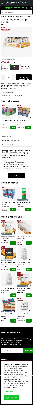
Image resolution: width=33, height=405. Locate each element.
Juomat (10, 16)
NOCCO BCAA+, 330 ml (23, 202)
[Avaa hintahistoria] (14, 63)
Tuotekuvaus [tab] (6, 136)
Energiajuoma (18, 16)
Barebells (3, 316)
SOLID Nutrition (5, 238)
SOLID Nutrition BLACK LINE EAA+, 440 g (13, 262)
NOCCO (19, 123)
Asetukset (9, 391)
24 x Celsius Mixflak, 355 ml (10, 120)
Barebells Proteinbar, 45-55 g (9, 314)
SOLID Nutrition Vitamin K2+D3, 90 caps (13, 288)
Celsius (3, 24)
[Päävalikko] (2, 7)
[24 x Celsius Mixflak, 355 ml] (25, 67)
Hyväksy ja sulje (11, 398)
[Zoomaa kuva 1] (16, 42)
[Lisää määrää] (14, 77)
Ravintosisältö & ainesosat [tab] (11, 145)
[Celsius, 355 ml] (5, 67)
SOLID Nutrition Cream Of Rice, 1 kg (11, 236)
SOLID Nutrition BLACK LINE (8, 265)
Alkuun (3, 16)
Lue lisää (17, 176)
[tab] (15, 140)
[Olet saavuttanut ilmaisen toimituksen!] (3, 77)
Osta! (13, 127)
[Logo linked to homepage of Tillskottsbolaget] (14, 7)
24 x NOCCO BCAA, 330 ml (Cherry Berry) (13, 202)
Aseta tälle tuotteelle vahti (24, 78)
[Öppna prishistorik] (8, 127)
